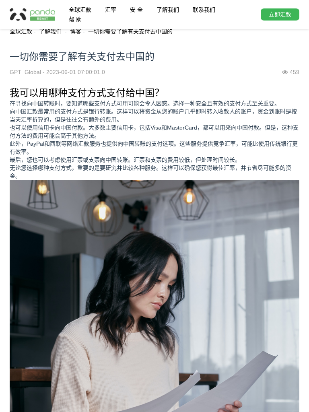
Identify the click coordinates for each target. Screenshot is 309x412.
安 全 (136, 9)
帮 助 (75, 19)
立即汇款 (280, 14)
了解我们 (168, 9)
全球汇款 (80, 9)
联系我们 (204, 9)
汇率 (110, 9)
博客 (75, 31)
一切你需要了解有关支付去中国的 (130, 31)
